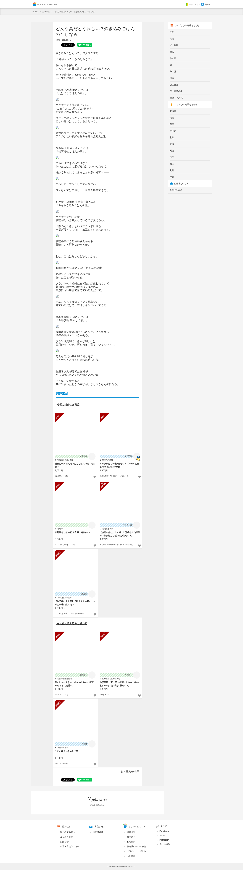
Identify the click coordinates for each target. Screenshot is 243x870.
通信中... (207, 5)
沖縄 (172, 177)
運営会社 (131, 832)
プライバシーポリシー (137, 851)
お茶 (172, 52)
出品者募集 (98, 832)
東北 (172, 117)
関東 (172, 124)
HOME (35, 12)
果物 (172, 38)
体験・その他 (176, 98)
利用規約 (131, 841)
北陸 (172, 137)
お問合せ (131, 837)
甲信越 (173, 131)
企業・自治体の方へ (69, 846)
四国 (172, 164)
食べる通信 (164, 844)
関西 (172, 150)
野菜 (172, 32)
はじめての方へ (67, 832)
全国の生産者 (176, 190)
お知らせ (64, 841)
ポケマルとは (194, 5)
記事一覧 (46, 12)
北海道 (173, 111)
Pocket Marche (45, 4)
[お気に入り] (94, 476)
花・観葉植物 (176, 91)
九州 (172, 170)
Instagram (164, 840)
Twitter (162, 835)
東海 (172, 144)
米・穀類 (174, 45)
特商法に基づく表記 (136, 846)
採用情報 (131, 856)
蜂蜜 (172, 78)
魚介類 (173, 58)
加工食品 (174, 85)
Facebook (164, 831)
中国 (172, 157)
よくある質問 (66, 837)
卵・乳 (173, 71)
